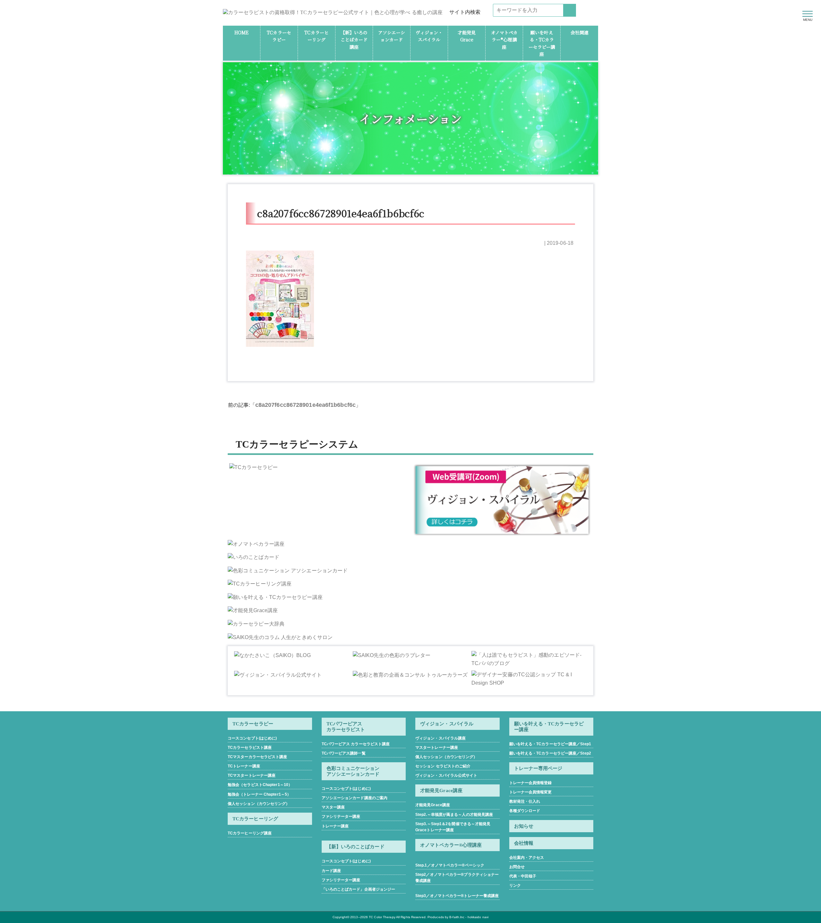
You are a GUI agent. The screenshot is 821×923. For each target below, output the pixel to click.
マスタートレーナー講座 (436, 747)
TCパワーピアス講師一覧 (344, 753)
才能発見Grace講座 (432, 805)
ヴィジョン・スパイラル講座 (440, 738)
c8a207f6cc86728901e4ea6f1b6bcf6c (305, 405)
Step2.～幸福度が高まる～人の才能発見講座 (454, 814)
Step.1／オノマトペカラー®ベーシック (449, 865)
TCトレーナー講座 (244, 766)
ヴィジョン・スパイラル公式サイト (446, 775)
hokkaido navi (478, 917)
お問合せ (517, 867)
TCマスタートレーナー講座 (251, 775)
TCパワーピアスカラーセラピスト (345, 726)
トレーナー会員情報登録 (530, 783)
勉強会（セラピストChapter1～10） (260, 784)
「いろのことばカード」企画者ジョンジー (358, 889)
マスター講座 (333, 807)
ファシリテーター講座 (341, 816)
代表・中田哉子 (523, 876)
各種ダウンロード (524, 810)
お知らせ (523, 826)
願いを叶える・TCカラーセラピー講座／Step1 (550, 744)
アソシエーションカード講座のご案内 (355, 798)
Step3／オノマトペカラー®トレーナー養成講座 (457, 895)
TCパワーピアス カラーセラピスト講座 (356, 744)
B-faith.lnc (456, 917)
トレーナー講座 (335, 826)
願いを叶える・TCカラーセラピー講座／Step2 (550, 753)
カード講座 (331, 870)
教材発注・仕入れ (524, 801)
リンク (515, 885)
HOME (241, 32)
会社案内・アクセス (526, 857)
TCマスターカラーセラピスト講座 (257, 757)
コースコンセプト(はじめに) (252, 738)
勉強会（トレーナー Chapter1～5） (259, 794)
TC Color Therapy (382, 917)
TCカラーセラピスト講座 (250, 747)
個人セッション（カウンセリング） (259, 803)
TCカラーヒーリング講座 (250, 833)
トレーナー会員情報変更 (530, 792)
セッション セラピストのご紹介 (443, 766)
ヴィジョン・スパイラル (446, 723)
